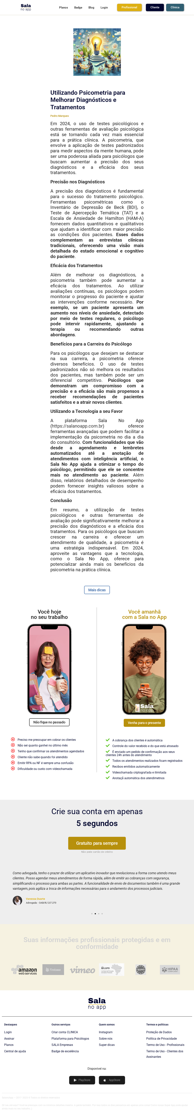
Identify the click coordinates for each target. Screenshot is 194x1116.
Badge (78, 7)
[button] (8, 888)
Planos (63, 7)
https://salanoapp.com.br (77, 426)
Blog (91, 7)
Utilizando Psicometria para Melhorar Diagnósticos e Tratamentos (87, 100)
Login (104, 7)
